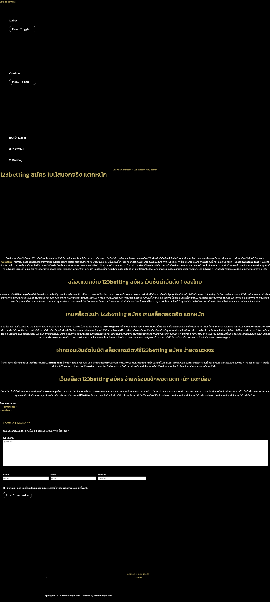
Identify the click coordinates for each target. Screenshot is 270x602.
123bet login (139, 169)
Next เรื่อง (6, 410)
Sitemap (138, 577)
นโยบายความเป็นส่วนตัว (138, 574)
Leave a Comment (122, 169)
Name (6, 474)
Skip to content (7, 1)
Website (102, 474)
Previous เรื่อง (8, 406)
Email (53, 474)
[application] (19, 20)
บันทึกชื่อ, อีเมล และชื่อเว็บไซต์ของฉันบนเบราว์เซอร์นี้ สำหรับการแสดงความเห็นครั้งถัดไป (47, 488)
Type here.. (8, 437)
